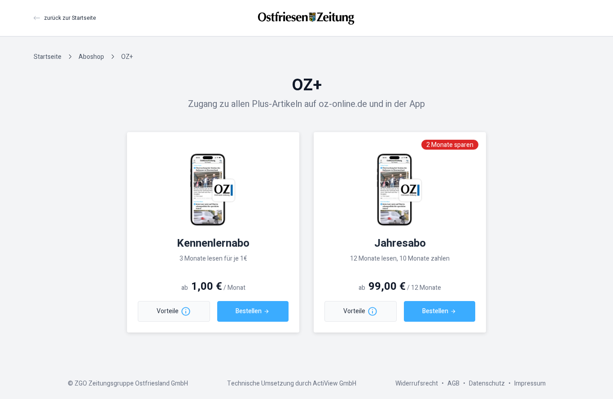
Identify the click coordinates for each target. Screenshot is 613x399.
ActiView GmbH (334, 383)
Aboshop (91, 57)
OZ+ (127, 57)
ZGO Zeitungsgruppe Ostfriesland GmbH (131, 383)
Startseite (47, 57)
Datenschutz (487, 383)
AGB (453, 383)
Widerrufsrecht (416, 383)
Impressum (530, 383)
